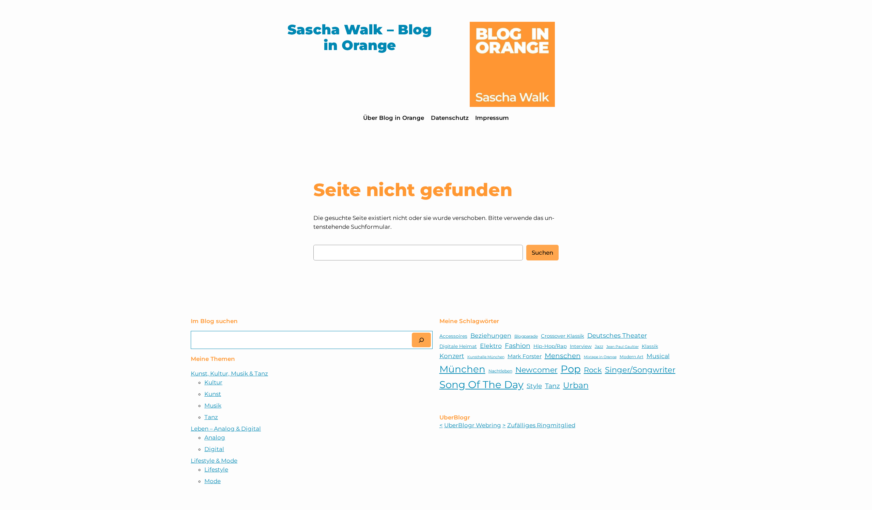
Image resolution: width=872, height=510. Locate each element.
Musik (212, 405)
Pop (571, 369)
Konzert (451, 356)
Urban (576, 385)
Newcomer (536, 369)
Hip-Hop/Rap (550, 346)
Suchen (542, 252)
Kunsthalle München (485, 357)
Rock (593, 370)
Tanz (211, 417)
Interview (581, 346)
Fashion (517, 345)
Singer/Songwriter (640, 369)
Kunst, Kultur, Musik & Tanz (229, 373)
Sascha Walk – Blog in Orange (359, 37)
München (462, 369)
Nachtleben (500, 370)
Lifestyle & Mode (214, 460)
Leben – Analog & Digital (226, 428)
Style (534, 386)
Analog (214, 437)
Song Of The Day (481, 385)
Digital (214, 449)
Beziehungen (490, 335)
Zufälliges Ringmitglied (541, 425)
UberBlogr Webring (472, 425)
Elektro (491, 345)
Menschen (563, 356)
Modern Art (631, 356)
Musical (658, 356)
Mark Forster (525, 356)
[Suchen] (421, 340)
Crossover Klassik (562, 336)
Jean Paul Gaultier (622, 347)
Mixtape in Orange (600, 357)
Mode (212, 481)
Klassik (650, 346)
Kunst (212, 394)
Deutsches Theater (617, 335)
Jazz (599, 346)
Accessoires (453, 336)
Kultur (213, 382)
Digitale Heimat (458, 346)
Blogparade (526, 336)
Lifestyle (216, 469)
